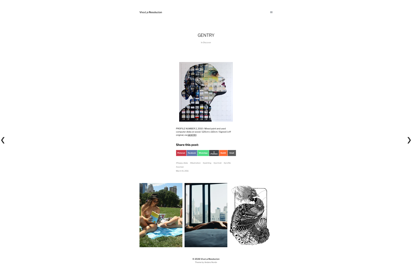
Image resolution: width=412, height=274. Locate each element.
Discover (207, 42)
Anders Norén (210, 262)
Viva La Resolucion (150, 12)
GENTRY (192, 135)
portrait (218, 163)
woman (180, 167)
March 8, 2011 (182, 171)
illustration (196, 163)
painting (207, 163)
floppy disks (182, 163)
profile (228, 163)
